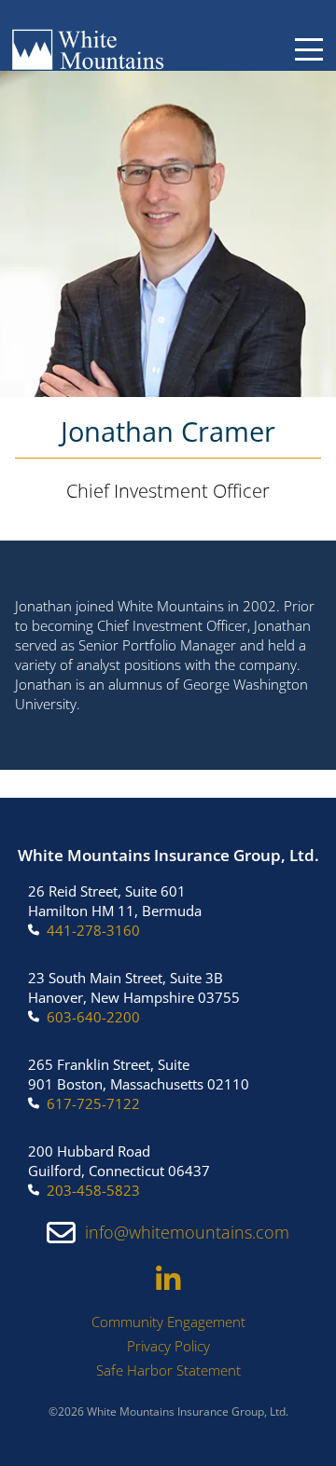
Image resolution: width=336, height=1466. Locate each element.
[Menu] (309, 49)
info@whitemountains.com (187, 1232)
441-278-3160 (93, 930)
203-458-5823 (93, 1190)
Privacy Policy (168, 1345)
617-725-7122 (93, 1103)
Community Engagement (168, 1321)
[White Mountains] (87, 49)
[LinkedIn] (168, 1280)
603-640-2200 (93, 1016)
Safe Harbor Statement (168, 1370)
